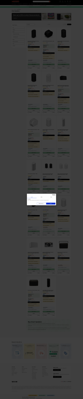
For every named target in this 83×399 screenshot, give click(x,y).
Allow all (51, 203)
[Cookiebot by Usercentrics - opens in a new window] (52, 194)
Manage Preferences (41, 203)
